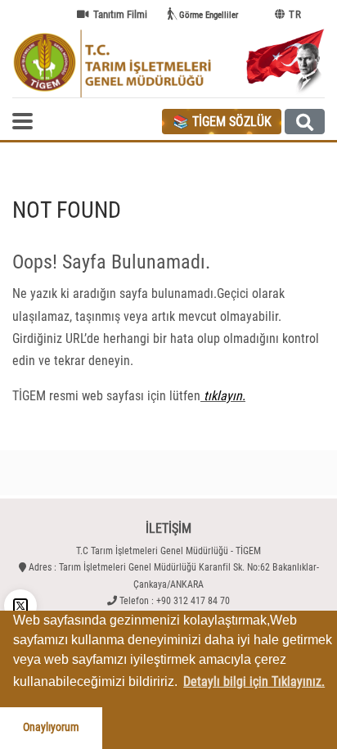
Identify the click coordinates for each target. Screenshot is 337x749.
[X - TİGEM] (20, 605)
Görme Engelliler (208, 15)
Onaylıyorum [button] (51, 727)
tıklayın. (222, 396)
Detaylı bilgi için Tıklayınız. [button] (254, 681)
